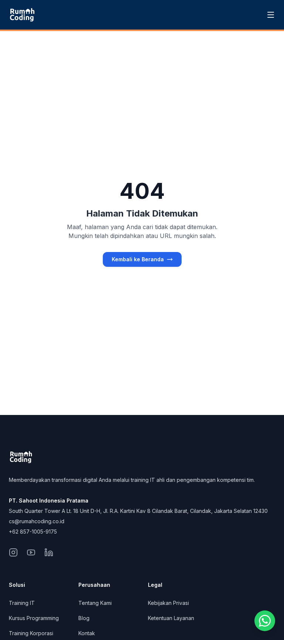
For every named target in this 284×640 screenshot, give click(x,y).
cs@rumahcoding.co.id (36, 521)
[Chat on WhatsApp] (264, 620)
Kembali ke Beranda (138, 259)
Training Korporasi (31, 633)
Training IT (22, 603)
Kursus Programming (34, 618)
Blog (83, 618)
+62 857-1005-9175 (33, 531)
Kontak (86, 633)
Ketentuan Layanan (171, 618)
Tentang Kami (95, 603)
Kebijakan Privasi (168, 603)
